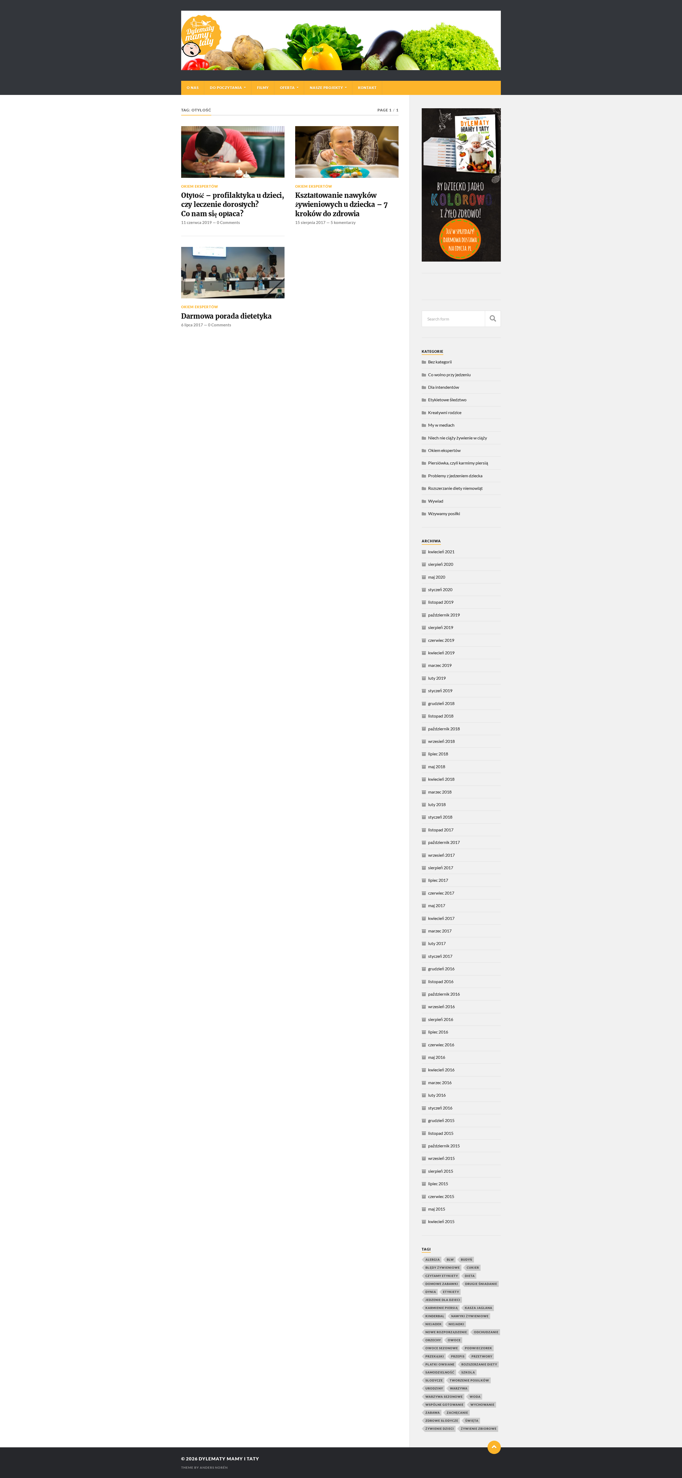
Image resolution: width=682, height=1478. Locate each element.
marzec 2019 (440, 665)
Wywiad (435, 500)
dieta (470, 1275)
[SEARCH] (493, 319)
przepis (458, 1356)
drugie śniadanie (481, 1283)
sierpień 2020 (440, 564)
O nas (193, 88)
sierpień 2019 (440, 627)
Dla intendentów (443, 387)
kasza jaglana (478, 1307)
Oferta (287, 88)
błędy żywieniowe (442, 1267)
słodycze (434, 1380)
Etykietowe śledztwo (447, 399)
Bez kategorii (440, 361)
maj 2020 (436, 576)
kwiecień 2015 (441, 1221)
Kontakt (367, 88)
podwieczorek (478, 1348)
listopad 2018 (440, 715)
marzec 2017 (440, 930)
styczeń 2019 (440, 690)
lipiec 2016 (438, 1031)
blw (450, 1259)
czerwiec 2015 (441, 1196)
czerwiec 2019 (441, 640)
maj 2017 (436, 905)
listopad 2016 (440, 981)
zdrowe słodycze (441, 1420)
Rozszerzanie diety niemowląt (455, 488)
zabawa (432, 1412)
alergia (432, 1259)
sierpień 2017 (440, 867)
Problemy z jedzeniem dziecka (455, 475)
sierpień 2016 (440, 1019)
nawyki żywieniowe (470, 1316)
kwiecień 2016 (441, 1069)
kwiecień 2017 (441, 918)
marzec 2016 (440, 1082)
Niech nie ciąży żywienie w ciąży (457, 437)
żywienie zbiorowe (479, 1428)
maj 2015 (436, 1208)
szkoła (468, 1372)
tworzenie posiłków (469, 1380)
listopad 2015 (440, 1133)
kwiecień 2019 (441, 652)
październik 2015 (444, 1145)
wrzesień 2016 (441, 1006)
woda (475, 1396)
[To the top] (494, 1447)
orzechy (433, 1340)
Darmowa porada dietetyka (226, 316)
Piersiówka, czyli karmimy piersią (458, 462)
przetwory (482, 1356)
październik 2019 (444, 614)
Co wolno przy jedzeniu (449, 374)
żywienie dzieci (439, 1428)
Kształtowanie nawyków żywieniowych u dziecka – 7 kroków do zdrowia (341, 204)
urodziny (434, 1388)
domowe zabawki (441, 1283)
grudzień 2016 (441, 968)
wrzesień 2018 (441, 741)
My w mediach (441, 424)
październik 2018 (444, 728)
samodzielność (439, 1372)
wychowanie (482, 1404)
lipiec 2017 (438, 880)
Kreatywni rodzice (444, 412)
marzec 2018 (440, 791)
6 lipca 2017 (192, 324)
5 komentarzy (343, 222)
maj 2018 (436, 766)
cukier (473, 1267)
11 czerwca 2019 (196, 222)
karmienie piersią (441, 1307)
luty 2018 (437, 804)
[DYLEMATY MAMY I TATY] (341, 40)
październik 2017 (444, 842)
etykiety (451, 1291)
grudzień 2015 (441, 1120)
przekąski (434, 1356)
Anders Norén (214, 1467)
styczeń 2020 (440, 589)
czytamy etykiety (441, 1275)
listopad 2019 (440, 601)
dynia (430, 1291)
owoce (454, 1340)
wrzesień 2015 (441, 1158)
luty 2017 (437, 943)
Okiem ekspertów (199, 186)
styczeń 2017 (440, 956)
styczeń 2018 (440, 816)
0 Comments (228, 222)
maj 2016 (436, 1057)
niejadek (433, 1324)
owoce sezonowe (441, 1348)
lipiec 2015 (438, 1183)
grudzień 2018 (441, 703)
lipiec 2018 (438, 753)
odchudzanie (486, 1332)
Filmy (263, 88)
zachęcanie (457, 1412)
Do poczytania (226, 88)
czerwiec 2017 (441, 892)
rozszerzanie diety (479, 1364)
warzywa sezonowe (444, 1396)
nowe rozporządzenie (446, 1332)
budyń (466, 1259)
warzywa (459, 1388)
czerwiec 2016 (441, 1044)
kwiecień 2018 (441, 779)
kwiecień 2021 (441, 551)
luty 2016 (437, 1095)
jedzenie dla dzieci (442, 1299)
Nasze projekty (326, 88)
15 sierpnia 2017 (310, 222)
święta (471, 1420)
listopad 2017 (440, 829)
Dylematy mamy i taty (229, 1458)
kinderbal (434, 1316)
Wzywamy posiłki (444, 513)
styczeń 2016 (440, 1107)
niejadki (456, 1324)
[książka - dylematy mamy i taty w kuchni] (461, 259)
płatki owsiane (439, 1364)
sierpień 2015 (440, 1170)
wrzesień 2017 (441, 855)
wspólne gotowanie (444, 1404)
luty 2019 (437, 677)
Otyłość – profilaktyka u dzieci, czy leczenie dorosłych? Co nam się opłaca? (232, 204)
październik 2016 (444, 993)
